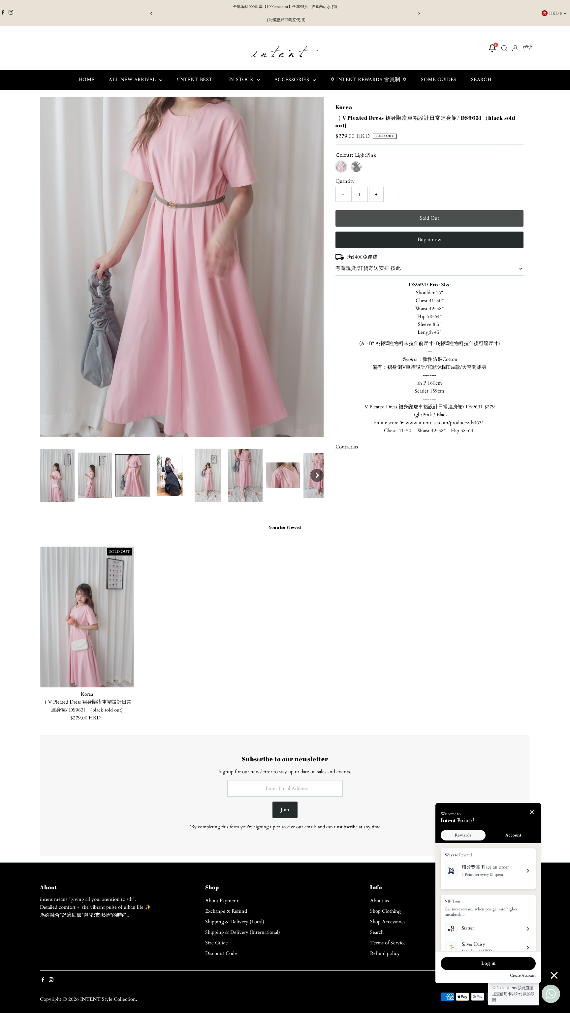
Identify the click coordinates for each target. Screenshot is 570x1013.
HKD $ (555, 13)
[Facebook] (3, 13)
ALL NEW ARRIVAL (133, 79)
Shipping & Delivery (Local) (234, 921)
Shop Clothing (385, 911)
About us (379, 900)
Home (87, 79)
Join (285, 809)
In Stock (241, 79)
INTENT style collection (108, 999)
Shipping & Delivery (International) (242, 932)
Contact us (346, 446)
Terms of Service (388, 942)
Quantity (345, 181)
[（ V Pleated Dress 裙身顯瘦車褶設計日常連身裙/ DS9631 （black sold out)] (87, 617)
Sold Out (429, 218)
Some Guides (438, 79)
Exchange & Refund (226, 911)
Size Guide (216, 942)
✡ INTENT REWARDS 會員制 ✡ (368, 79)
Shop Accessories (387, 921)
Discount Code (221, 953)
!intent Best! (195, 79)
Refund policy (385, 953)
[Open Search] (504, 48)
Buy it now (429, 239)
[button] (57, 475)
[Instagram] (11, 13)
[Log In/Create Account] (515, 48)
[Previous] (151, 13)
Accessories (292, 79)
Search (481, 79)
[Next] (418, 13)
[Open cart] (526, 48)
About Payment (221, 900)
